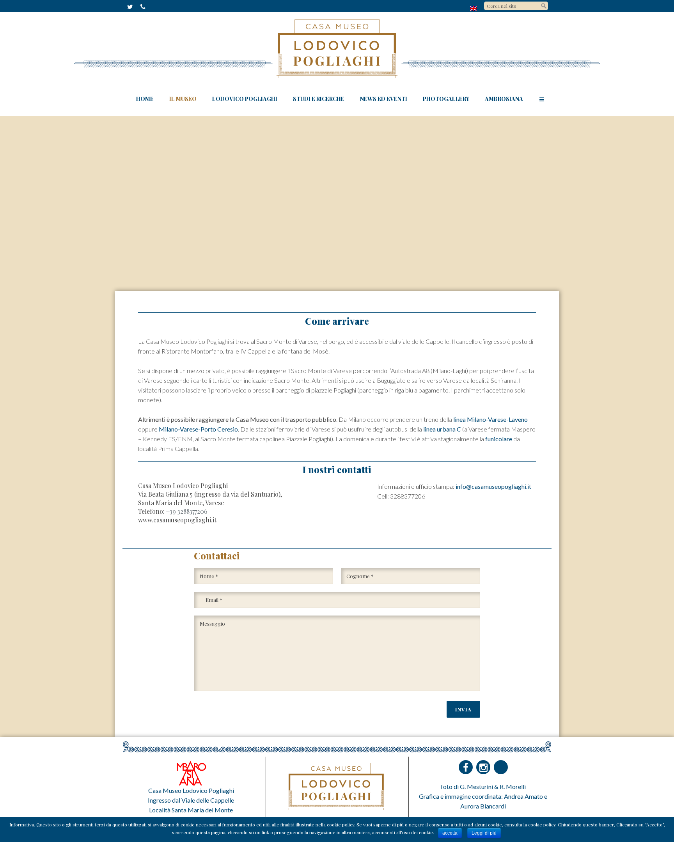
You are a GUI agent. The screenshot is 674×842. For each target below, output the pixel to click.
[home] (474, 8)
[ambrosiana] (191, 772)
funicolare (498, 438)
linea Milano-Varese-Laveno (490, 419)
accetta (450, 833)
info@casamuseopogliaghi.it (493, 486)
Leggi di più (484, 833)
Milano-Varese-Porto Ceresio (198, 429)
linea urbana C (442, 429)
